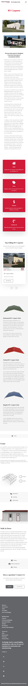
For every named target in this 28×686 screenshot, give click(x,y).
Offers (3, 608)
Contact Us (4, 631)
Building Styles (5, 616)
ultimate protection (8, 91)
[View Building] (14, 261)
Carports (4, 618)
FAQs (3, 633)
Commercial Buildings (7, 620)
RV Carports (5, 625)
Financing (4, 636)
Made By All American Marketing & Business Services (14, 683)
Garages (4, 623)
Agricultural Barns (6, 622)
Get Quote (8, 280)
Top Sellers (4, 610)
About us (4, 605)
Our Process (5, 607)
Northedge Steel (15, 2)
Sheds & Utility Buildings (8, 627)
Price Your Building (6, 612)
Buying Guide (5, 635)
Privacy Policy (5, 638)
